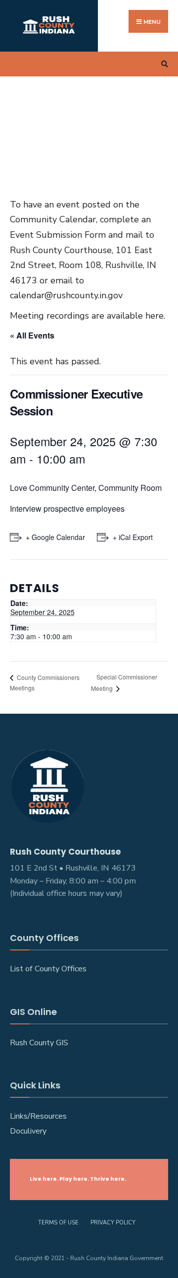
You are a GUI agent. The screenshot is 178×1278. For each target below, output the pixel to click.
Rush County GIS (39, 1042)
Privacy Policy (112, 1222)
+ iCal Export (133, 537)
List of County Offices (48, 968)
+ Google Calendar (55, 537)
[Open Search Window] (163, 64)
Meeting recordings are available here (87, 316)
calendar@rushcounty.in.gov (66, 295)
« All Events (32, 335)
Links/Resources (38, 1116)
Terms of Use (58, 1222)
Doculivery (28, 1131)
